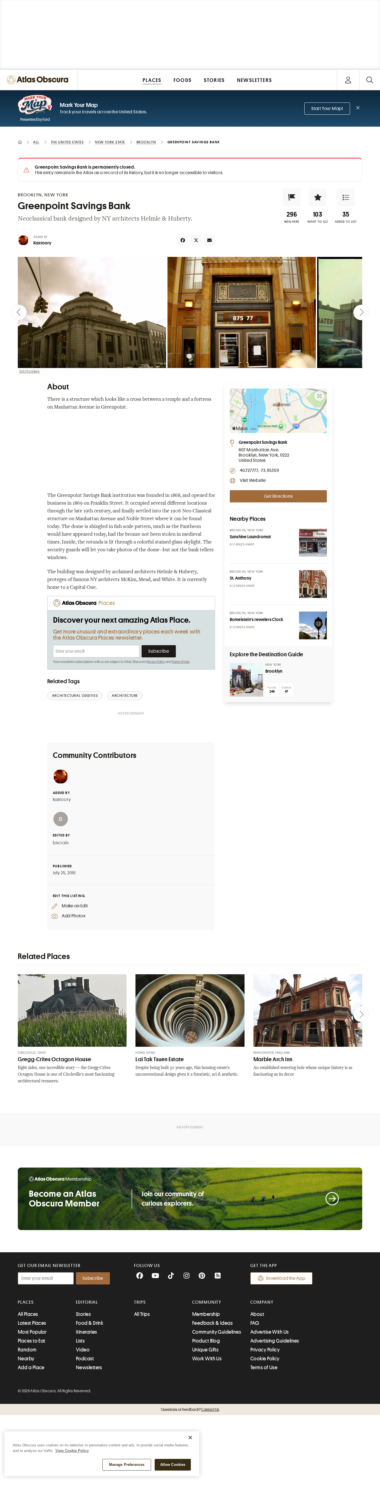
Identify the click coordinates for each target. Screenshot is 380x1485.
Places (26, 1302)
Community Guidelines (216, 1332)
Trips (140, 1302)
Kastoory (42, 243)
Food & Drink (89, 1323)
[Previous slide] (19, 312)
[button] (292, 197)
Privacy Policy (156, 661)
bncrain (61, 843)
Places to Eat (31, 1341)
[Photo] (313, 543)
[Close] (190, 1437)
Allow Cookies (173, 1465)
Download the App (285, 1278)
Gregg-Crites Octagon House (54, 1059)
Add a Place (31, 1367)
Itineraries (86, 1332)
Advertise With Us (269, 1332)
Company (261, 1302)
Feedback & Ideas (212, 1323)
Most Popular (32, 1332)
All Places (28, 1314)
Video (83, 1350)
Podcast (85, 1358)
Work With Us (206, 1358)
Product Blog (206, 1341)
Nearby (26, 1358)
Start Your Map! (327, 108)
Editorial (87, 1302)
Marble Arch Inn (273, 1059)
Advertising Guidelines (274, 1341)
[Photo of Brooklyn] (246, 680)
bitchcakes (29, 371)
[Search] (369, 79)
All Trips (142, 1314)
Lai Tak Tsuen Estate (159, 1059)
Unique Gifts (205, 1350)
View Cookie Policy (72, 1451)
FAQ (254, 1323)
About (257, 1314)
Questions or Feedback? (190, 1409)
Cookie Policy (265, 1358)
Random (27, 1350)
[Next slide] (361, 312)
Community (206, 1302)
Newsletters (89, 1367)
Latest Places (32, 1323)
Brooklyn (274, 671)
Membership (206, 1314)
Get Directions (278, 496)
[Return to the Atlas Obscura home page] (39, 79)
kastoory (62, 799)
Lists (80, 1341)
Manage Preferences (126, 1465)
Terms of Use (180, 661)
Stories (83, 1314)
